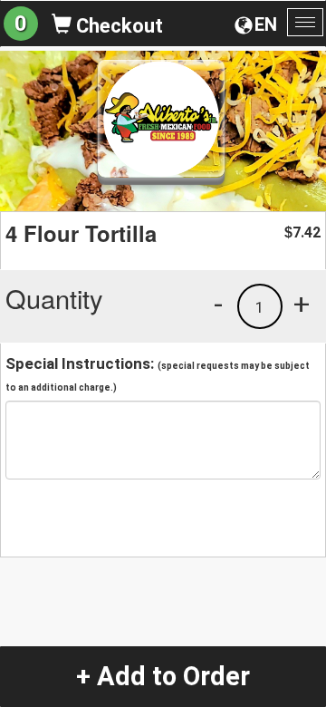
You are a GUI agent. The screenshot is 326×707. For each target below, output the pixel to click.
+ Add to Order (163, 676)
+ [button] (301, 303)
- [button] (218, 303)
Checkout (117, 26)
